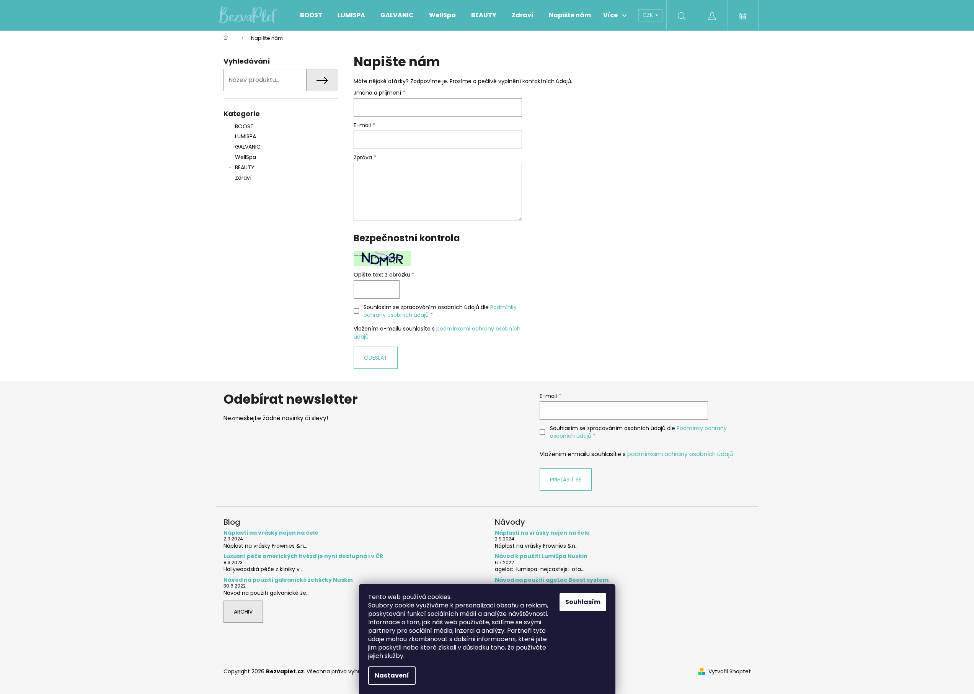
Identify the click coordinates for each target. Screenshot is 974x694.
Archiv (243, 611)
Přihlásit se (565, 479)
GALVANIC (248, 147)
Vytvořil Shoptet (729, 671)
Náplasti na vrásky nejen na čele (271, 533)
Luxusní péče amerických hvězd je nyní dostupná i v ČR (303, 556)
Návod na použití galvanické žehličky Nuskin (288, 580)
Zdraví (243, 178)
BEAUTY (245, 167)
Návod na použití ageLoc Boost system (552, 580)
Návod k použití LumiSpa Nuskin (541, 556)
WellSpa (245, 157)
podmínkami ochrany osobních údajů (680, 454)
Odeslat (375, 358)
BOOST (244, 126)
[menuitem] (311, 15)
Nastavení (392, 675)
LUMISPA (245, 136)
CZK (648, 15)
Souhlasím (582, 601)
